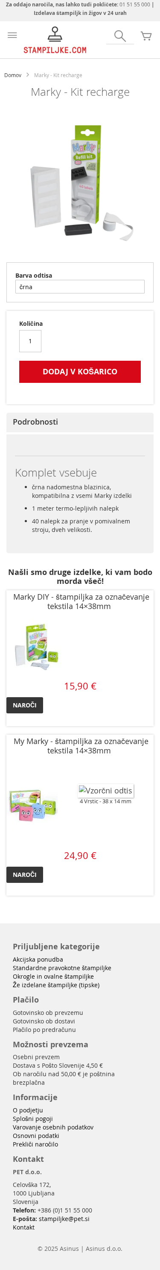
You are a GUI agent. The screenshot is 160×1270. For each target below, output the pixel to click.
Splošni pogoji (33, 1119)
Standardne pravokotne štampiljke (62, 968)
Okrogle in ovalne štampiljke (53, 976)
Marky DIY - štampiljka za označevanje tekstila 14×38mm (81, 601)
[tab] (80, 422)
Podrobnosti (35, 422)
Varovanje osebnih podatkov (53, 1127)
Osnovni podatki (36, 1136)
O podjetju (28, 1110)
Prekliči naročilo (35, 1144)
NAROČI (25, 705)
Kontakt (24, 1227)
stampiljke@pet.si (64, 1219)
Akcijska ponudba (38, 959)
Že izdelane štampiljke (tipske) (56, 985)
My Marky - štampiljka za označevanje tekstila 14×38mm (81, 746)
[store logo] (55, 40)
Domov (12, 75)
